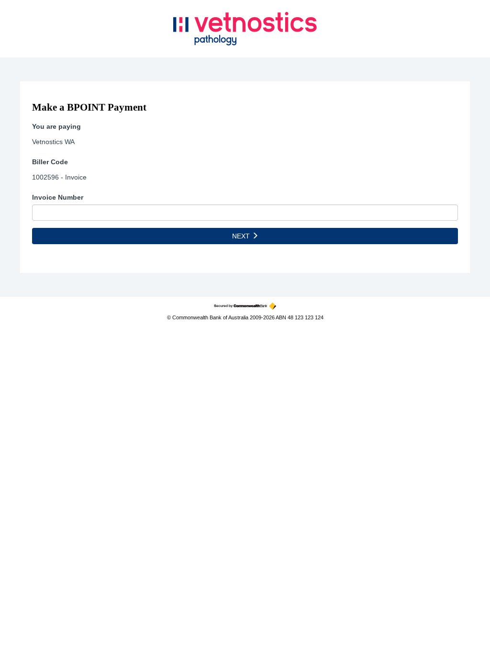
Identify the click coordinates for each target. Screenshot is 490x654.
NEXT (242, 236)
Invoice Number (57, 197)
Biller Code (50, 162)
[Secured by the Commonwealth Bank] (245, 306)
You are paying (56, 126)
